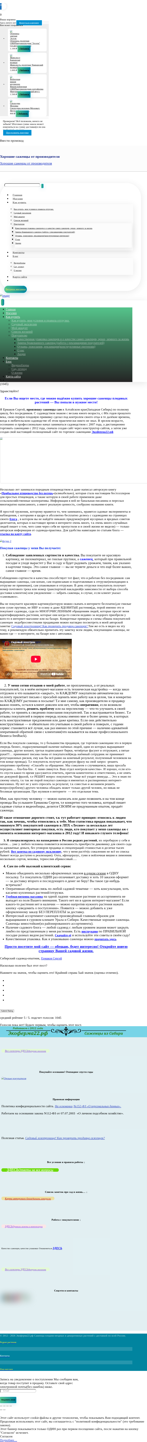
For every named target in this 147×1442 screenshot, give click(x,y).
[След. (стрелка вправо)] (4, 1409)
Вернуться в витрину (29, 23)
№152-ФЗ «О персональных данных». (97, 1106)
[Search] (42, 186)
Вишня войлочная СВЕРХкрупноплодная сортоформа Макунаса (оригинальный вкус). (26, 89)
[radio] (69, 980)
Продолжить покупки (17, 132)
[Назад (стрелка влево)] (1, 1409)
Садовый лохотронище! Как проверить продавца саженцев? (49, 626)
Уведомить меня (8, 1400)
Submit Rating (7, 1011)
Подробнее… (8, 1440)
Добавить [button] (24, 48)
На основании (64, 1106)
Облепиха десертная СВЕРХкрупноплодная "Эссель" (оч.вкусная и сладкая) (25, 43)
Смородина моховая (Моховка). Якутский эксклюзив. (25, 109)
